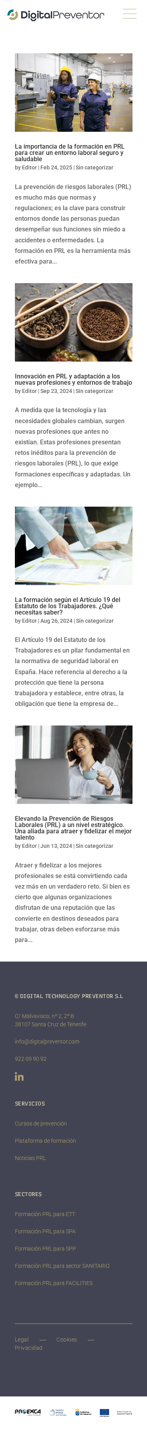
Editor (29, 167)
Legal (22, 1339)
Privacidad (29, 1348)
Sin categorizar (94, 167)
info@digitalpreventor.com (47, 1041)
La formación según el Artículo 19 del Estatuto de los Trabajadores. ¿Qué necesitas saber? (67, 606)
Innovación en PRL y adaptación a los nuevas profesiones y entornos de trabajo (73, 379)
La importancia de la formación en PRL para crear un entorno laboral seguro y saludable (70, 153)
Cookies (66, 1339)
